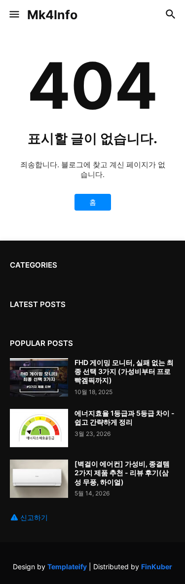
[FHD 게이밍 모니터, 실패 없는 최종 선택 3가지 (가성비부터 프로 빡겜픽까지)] (39, 377)
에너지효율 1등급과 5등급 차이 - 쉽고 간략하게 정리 (124, 417)
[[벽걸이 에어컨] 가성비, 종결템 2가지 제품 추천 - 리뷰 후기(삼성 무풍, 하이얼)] (39, 479)
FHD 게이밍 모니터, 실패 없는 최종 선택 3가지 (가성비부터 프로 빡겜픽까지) (124, 371)
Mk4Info (52, 14)
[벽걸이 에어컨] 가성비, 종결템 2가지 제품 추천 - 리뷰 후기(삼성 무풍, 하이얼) (122, 473)
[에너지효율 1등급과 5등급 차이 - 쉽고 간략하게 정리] (39, 428)
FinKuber (156, 566)
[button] (13, 14)
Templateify (67, 566)
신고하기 (34, 517)
